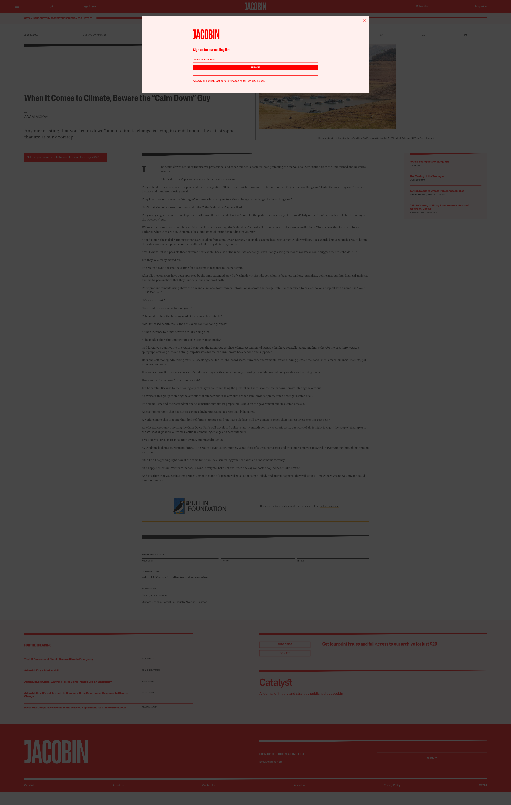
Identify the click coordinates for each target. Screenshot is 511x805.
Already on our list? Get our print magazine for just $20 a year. (229, 81)
